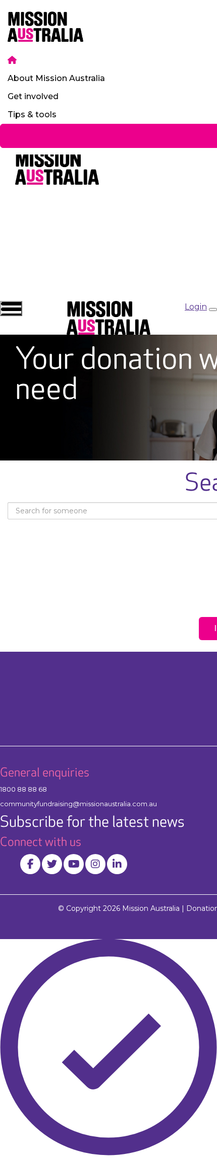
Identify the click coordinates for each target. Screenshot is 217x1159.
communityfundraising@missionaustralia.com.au (78, 804)
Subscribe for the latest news (92, 822)
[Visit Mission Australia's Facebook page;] (30, 864)
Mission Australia (151, 908)
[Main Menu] (11, 308)
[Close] (213, 309)
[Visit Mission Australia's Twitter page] (52, 864)
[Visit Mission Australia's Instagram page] (95, 864)
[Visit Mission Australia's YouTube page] (74, 864)
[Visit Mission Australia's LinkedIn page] (117, 864)
